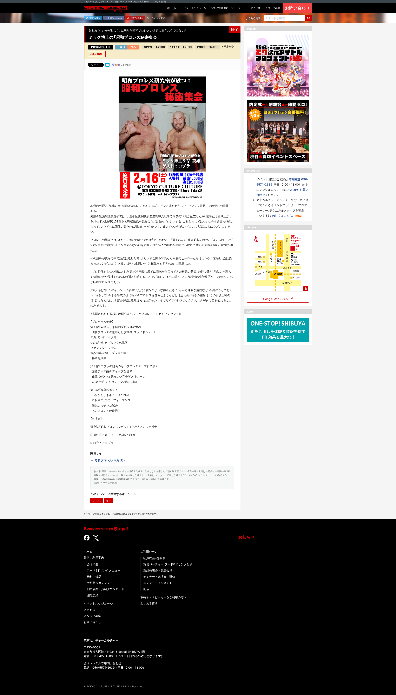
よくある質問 (149, 603)
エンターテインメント (157, 582)
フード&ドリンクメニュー (103, 570)
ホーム (88, 551)
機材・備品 (94, 576)
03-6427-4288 (102, 656)
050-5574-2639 (103, 667)
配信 (146, 589)
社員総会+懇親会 (154, 558)
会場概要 (92, 564)
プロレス (97, 500)
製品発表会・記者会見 (157, 570)
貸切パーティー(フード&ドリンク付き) (168, 564)
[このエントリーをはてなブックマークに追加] (107, 64)
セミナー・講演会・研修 (159, 576)
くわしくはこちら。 (282, 215)
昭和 (108, 500)
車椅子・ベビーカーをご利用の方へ (163, 597)
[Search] (308, 18)
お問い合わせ (92, 622)
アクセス (89, 609)
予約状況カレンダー (100, 582)
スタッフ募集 (92, 615)
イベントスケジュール (98, 603)
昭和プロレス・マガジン (110, 460)
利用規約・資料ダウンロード (105, 589)
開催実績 (92, 595)
